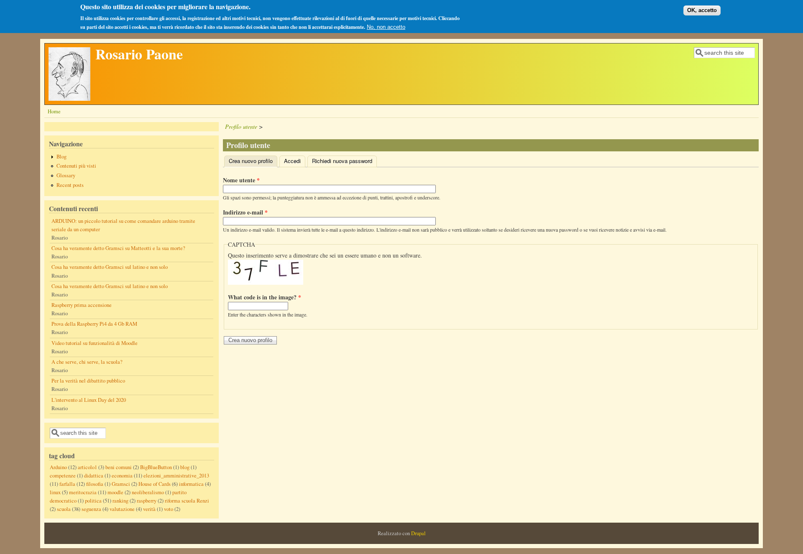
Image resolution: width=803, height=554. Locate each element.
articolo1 (87, 467)
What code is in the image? (264, 297)
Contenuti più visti (76, 165)
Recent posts (70, 185)
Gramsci (121, 484)
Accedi (292, 161)
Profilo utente (241, 126)
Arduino (58, 467)
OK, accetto (702, 10)
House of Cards (154, 484)
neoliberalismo (148, 492)
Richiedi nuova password (342, 161)
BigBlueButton (156, 467)
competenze (63, 475)
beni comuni (118, 467)
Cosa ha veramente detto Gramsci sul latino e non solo (109, 267)
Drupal (418, 533)
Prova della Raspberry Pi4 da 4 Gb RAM (94, 323)
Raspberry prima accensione (81, 305)
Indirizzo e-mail (245, 212)
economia (122, 475)
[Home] (69, 98)
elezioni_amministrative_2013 (176, 475)
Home (54, 111)
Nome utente (241, 180)
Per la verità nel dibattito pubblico (88, 380)
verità (149, 509)
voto (168, 509)
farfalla (67, 484)
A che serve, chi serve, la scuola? (87, 361)
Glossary (65, 175)
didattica (93, 475)
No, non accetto (386, 27)
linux (55, 492)
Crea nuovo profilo (253, 161)
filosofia (94, 484)
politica (93, 500)
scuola (64, 509)
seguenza (91, 509)
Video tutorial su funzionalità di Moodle (94, 343)
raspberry (146, 500)
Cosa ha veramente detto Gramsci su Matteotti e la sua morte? (118, 248)
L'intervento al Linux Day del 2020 (88, 399)
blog (184, 467)
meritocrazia (83, 492)
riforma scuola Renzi (187, 500)
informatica (191, 484)
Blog (61, 156)
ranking (120, 500)
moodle (115, 492)
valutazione (122, 509)
